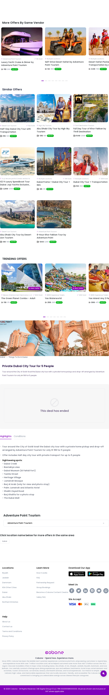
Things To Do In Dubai (18, 357)
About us (6, 621)
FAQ (38, 578)
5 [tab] (56, 80)
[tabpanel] (22, 53)
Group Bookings (43, 587)
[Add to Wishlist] (104, 325)
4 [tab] (53, 80)
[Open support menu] (103, 673)
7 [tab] (63, 80)
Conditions (20, 436)
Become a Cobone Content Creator (52, 592)
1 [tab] (42, 80)
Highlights (5, 436)
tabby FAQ (41, 597)
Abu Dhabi (6, 597)
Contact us (7, 626)
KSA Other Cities (9, 587)
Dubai (2, 357)
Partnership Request (45, 582)
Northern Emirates (10, 602)
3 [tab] (49, 80)
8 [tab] (66, 80)
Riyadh (5, 573)
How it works (41, 573)
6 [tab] (59, 80)
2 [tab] (46, 80)
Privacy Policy (8, 636)
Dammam (6, 582)
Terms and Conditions (12, 631)
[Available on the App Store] (77, 573)
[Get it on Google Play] (96, 573)
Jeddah (5, 578)
